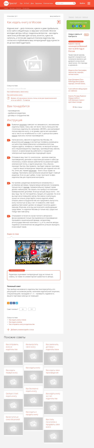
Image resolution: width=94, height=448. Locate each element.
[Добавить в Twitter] (17, 303)
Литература (26, 8)
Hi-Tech (26, 3)
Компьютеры (48, 3)
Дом (32, 3)
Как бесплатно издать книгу (32, 389)
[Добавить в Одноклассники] (8, 303)
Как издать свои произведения (53, 371)
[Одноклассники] (84, 26)
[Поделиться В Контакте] (11, 303)
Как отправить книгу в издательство (22, 324)
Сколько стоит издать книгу (12, 394)
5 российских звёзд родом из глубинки (77, 90)
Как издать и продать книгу (32, 413)
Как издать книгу (33, 367)
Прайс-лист (78, 17)
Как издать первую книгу (11, 371)
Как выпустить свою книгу (32, 345)
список (26, 142)
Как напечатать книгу (14, 95)
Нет (32, 309)
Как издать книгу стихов (17, 320)
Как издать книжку (15, 322)
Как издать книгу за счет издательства (53, 396)
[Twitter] (77, 26)
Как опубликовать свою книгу (17, 92)
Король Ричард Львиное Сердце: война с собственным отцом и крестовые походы (77, 99)
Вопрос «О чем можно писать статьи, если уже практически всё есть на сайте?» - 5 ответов (34, 99)
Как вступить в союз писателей (13, 418)
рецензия (32, 170)
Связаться (85, 17)
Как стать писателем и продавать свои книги (53, 423)
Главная (6, 8)
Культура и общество (15, 8)
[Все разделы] (88, 3)
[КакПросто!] (10, 3)
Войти (82, 3)
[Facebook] (73, 26)
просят (14, 135)
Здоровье (38, 3)
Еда (21, 3)
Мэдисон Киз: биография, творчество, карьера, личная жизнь (77, 72)
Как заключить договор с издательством (52, 347)
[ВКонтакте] (80, 26)
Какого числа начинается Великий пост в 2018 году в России (77, 47)
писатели (23, 124)
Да (23, 309)
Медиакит (71, 17)
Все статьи (78, 107)
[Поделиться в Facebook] (14, 303)
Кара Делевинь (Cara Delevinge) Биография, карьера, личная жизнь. (76, 81)
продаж (26, 187)
